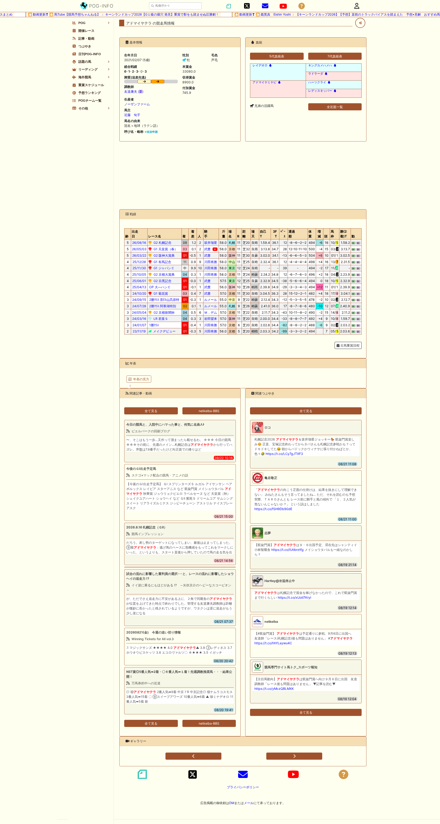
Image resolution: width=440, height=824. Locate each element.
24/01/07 (139, 325)
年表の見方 (141, 379)
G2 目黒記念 (162, 281)
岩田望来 (210, 319)
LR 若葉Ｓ (160, 319)
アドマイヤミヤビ (264, 82)
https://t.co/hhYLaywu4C (273, 643)
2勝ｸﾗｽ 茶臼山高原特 (163, 300)
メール (248, 803)
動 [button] (353, 236)
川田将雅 (210, 262)
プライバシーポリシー (243, 787)
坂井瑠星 (210, 243)
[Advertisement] (242, 175)
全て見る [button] (151, 411)
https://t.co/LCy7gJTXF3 (284, 454)
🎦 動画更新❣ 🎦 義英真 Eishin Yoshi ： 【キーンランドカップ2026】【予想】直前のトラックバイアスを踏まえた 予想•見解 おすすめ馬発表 (331, 14)
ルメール (210, 300)
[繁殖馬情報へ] (269, 65)
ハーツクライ (317, 82)
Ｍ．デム (210, 312)
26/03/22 (139, 255)
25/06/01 (139, 281)
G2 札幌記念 (162, 243)
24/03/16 (139, 319)
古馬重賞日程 (349, 345)
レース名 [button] (154, 236)
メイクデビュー (164, 331)
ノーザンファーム (137, 104)
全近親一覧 (335, 107)
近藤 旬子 (132, 115)
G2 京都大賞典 (164, 274)
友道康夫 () (133, 91)
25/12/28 (139, 262)
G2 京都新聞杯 (164, 312)
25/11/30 (139, 268)
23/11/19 (139, 331)
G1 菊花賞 (160, 293)
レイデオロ (260, 65)
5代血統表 (276, 56)
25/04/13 (139, 287)
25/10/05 (139, 274)
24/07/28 (139, 306)
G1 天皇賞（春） (165, 249)
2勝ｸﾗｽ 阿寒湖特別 (162, 306)
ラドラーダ (315, 73)
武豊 (207, 249)
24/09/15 (139, 300)
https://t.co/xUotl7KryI (294, 597)
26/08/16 (139, 243)
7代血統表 (334, 56)
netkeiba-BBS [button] (209, 411)
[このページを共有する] (360, 23)
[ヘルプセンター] (301, 6)
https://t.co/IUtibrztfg (287, 550)
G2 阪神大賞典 (164, 255)
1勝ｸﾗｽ (153, 325)
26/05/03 (139, 249)
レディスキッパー (320, 90)
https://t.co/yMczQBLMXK (274, 689)
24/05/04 (139, 312)
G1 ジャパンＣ (163, 268)
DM (231, 803)
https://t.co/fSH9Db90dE (273, 509)
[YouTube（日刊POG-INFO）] (283, 6)
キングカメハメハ (320, 65)
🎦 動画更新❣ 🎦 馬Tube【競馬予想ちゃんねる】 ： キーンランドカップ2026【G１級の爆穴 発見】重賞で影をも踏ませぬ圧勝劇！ (114, 14)
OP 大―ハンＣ (159, 287)
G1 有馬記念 (162, 262)
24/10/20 (139, 293)
